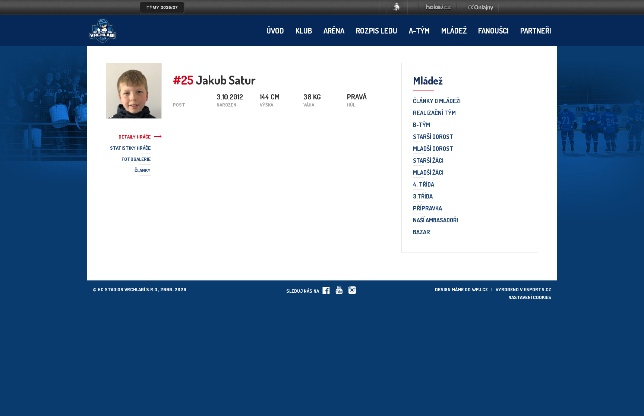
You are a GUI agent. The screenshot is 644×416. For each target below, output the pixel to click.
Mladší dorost (433, 149)
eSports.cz (537, 289)
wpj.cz (480, 289)
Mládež (454, 30)
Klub (304, 30)
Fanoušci (493, 30)
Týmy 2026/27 (162, 7)
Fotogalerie (136, 159)
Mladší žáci (428, 172)
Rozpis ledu (376, 30)
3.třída (423, 196)
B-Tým (421, 125)
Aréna (333, 30)
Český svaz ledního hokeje (397, 7)
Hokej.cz (438, 7)
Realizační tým (434, 113)
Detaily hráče (135, 137)
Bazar (421, 232)
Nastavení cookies (529, 297)
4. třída (423, 184)
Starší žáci (428, 161)
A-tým (419, 30)
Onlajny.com (481, 7)
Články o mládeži (437, 101)
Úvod (275, 30)
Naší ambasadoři (435, 220)
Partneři (535, 30)
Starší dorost (433, 137)
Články (143, 170)
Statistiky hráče (130, 148)
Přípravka (427, 208)
